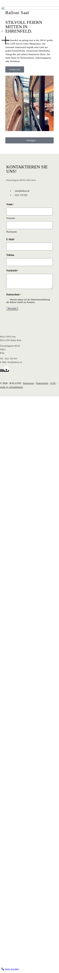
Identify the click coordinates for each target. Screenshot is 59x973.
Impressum (28, 383)
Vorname (10, 218)
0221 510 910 (11, 358)
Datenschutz (42, 383)
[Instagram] (2, 370)
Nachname (11, 231)
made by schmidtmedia (11, 387)
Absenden (12, 309)
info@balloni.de (15, 362)
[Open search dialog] (2, 31)
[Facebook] (6, 370)
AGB (53, 383)
